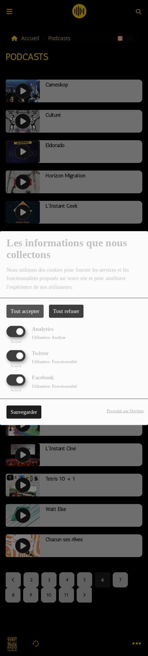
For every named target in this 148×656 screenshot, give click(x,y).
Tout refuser (66, 311)
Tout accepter (25, 311)
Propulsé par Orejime (125, 411)
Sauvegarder (24, 412)
